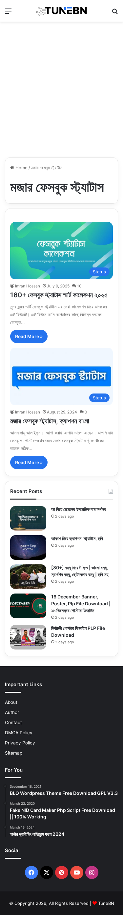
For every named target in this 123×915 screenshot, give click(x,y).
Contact (13, 722)
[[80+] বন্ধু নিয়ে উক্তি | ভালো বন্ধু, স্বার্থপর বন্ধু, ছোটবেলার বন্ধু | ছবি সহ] (28, 576)
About (11, 702)
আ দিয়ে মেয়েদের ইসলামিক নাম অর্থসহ (78, 509)
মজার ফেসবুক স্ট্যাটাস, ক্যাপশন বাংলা (49, 421)
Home (21, 167)
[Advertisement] (61, 89)
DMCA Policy (18, 732)
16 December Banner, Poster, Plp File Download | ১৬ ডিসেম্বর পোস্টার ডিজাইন (81, 603)
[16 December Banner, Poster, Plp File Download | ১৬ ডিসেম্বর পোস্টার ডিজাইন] (28, 606)
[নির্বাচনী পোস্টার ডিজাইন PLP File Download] (28, 637)
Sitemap (13, 753)
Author (12, 712)
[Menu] (8, 13)
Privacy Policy (20, 742)
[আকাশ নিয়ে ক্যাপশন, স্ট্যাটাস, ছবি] (28, 547)
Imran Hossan (27, 286)
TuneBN (106, 903)
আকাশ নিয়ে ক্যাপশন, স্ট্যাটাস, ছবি (77, 538)
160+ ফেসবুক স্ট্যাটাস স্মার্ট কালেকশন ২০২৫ (59, 295)
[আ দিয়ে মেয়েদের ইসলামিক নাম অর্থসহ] (28, 518)
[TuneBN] (61, 11)
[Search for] (115, 13)
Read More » (29, 336)
